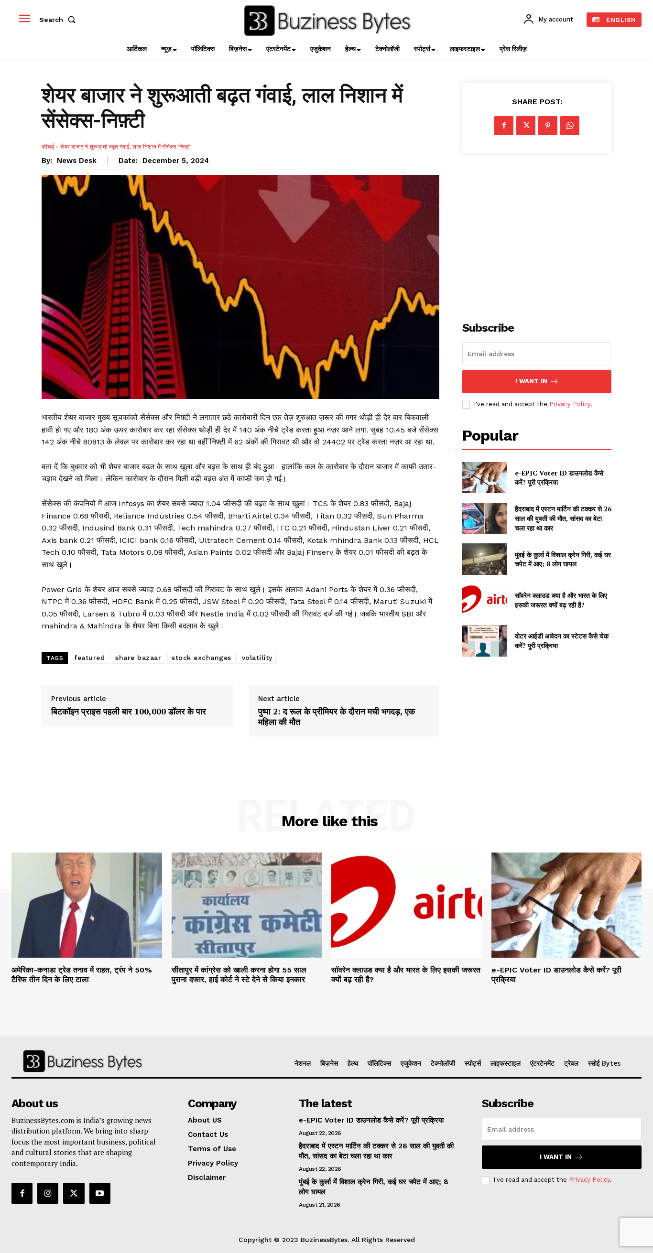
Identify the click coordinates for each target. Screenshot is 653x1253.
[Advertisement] (537, 232)
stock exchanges (201, 657)
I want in (531, 381)
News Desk (77, 160)
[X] (525, 125)
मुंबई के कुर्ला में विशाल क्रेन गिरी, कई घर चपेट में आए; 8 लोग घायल (563, 559)
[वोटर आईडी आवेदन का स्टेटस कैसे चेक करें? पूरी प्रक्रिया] (484, 640)
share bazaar (138, 657)
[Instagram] (47, 1193)
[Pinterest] (547, 125)
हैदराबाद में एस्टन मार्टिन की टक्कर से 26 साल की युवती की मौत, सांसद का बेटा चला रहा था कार (563, 518)
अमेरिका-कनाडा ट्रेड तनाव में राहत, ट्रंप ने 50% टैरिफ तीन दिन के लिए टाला (81, 974)
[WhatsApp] (569, 125)
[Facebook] (503, 125)
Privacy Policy (569, 404)
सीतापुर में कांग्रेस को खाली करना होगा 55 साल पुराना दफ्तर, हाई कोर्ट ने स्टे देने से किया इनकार (239, 974)
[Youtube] (99, 1193)
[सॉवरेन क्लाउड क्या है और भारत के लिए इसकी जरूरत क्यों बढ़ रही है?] (484, 600)
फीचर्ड (48, 146)
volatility (257, 657)
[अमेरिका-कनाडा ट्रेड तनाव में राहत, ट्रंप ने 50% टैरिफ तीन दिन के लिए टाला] (86, 905)
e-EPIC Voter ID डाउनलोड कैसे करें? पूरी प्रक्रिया (371, 1120)
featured (89, 657)
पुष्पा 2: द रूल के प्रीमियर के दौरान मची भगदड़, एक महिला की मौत (336, 716)
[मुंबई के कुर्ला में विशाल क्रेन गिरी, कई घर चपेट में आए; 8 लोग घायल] (484, 558)
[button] (59, 20)
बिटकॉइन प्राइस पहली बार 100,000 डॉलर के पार (128, 711)
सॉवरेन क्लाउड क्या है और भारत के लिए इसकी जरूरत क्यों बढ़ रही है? (561, 600)
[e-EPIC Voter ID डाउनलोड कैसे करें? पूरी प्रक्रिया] (484, 477)
